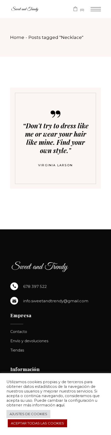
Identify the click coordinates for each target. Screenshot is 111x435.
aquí (60, 405)
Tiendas (17, 350)
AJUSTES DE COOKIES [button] (28, 414)
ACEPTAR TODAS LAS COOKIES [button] (37, 423)
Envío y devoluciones (29, 341)
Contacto (18, 331)
